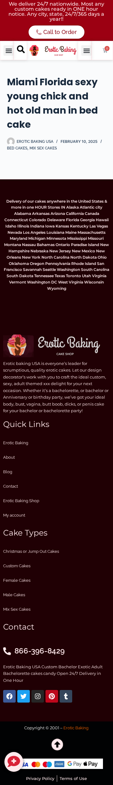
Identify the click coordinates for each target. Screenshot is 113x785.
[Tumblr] (66, 696)
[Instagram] (37, 696)
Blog (7, 471)
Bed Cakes (17, 148)
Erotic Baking (15, 442)
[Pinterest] (52, 696)
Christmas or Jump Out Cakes (31, 551)
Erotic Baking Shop (21, 500)
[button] (8, 50)
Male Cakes (14, 594)
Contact (10, 486)
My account (14, 515)
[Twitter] (23, 696)
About (9, 457)
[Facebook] (9, 696)
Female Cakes (16, 580)
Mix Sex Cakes (43, 148)
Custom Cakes (16, 566)
